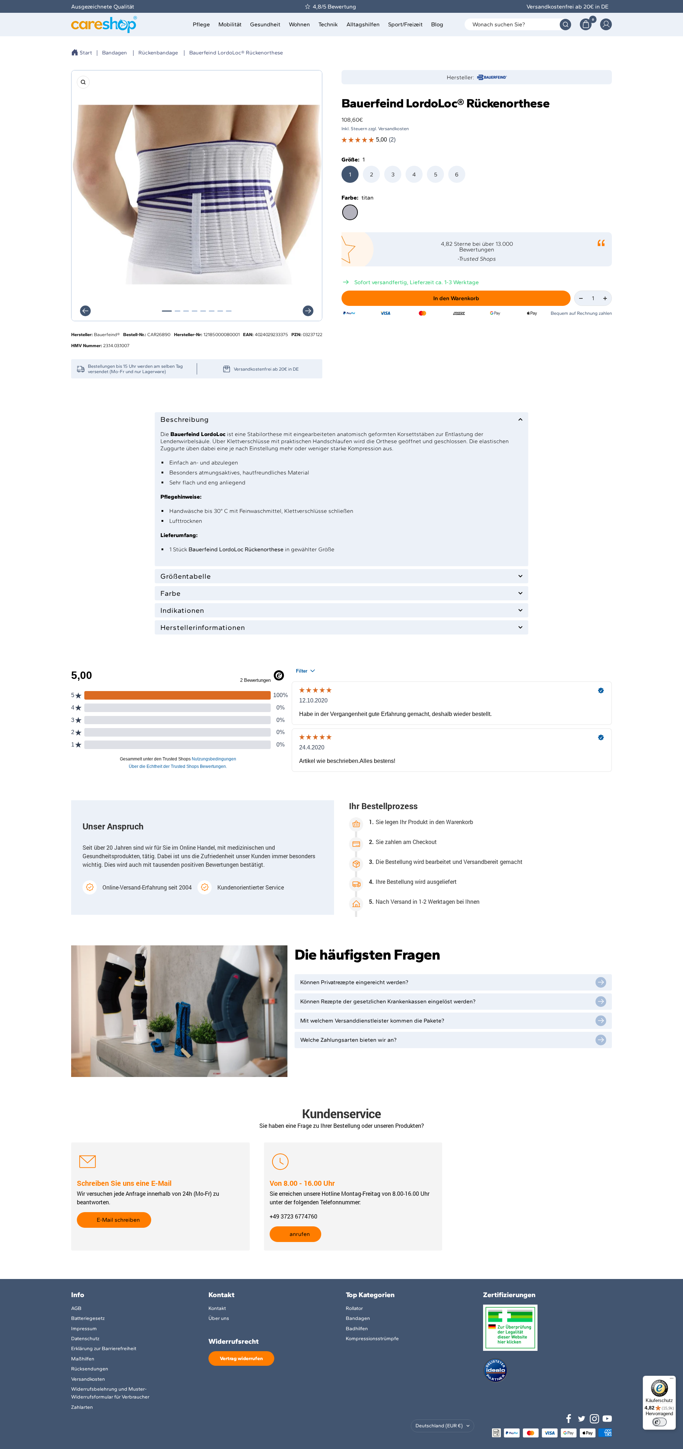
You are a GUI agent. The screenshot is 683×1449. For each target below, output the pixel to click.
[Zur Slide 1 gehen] (167, 311)
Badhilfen (357, 1329)
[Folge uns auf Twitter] (581, 1418)
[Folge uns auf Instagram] (594, 1418)
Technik (328, 24)
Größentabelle (185, 576)
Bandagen (114, 52)
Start (86, 52)
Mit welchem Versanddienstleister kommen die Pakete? (372, 1020)
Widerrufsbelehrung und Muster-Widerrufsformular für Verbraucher (110, 1393)
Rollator (354, 1308)
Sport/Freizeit (405, 24)
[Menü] (671, 1380)
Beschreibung (184, 419)
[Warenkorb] (586, 24)
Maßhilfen (82, 1359)
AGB (76, 1308)
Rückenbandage (158, 52)
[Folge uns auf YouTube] (607, 1418)
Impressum (84, 1329)
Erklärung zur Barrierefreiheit (103, 1349)
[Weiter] (308, 311)
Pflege (201, 24)
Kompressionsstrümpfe (372, 1339)
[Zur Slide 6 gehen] (212, 311)
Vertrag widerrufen (241, 1358)
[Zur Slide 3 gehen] (186, 311)
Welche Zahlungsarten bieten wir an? (348, 1039)
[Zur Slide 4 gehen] (194, 311)
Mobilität (230, 24)
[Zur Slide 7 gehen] (220, 311)
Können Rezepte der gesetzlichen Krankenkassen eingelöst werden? (388, 1001)
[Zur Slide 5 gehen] (203, 311)
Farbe (170, 593)
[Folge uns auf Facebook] (568, 1418)
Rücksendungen (89, 1369)
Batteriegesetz (88, 1318)
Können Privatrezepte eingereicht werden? (354, 982)
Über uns (218, 1318)
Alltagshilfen (363, 24)
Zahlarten (82, 1407)
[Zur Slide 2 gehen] (177, 311)
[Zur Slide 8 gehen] (229, 311)
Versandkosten (88, 1379)
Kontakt (217, 1308)
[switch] (659, 1422)
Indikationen (182, 610)
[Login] (606, 24)
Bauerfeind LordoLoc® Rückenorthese (236, 52)
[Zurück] (85, 311)
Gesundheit (265, 24)
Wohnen (299, 24)
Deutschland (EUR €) (439, 1426)
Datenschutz (85, 1339)
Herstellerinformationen (202, 627)
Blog (437, 24)
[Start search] (565, 24)
